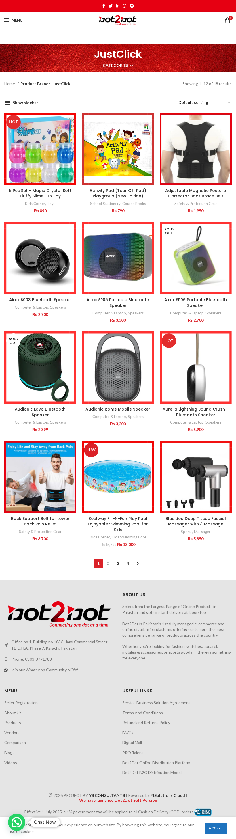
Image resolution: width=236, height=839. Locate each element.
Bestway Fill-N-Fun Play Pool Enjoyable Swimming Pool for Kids (118, 524)
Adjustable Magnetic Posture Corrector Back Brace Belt (195, 193)
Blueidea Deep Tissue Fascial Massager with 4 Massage (195, 521)
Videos (10, 762)
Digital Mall (132, 742)
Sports (186, 531)
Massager (202, 531)
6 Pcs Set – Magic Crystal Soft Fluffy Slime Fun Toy (40, 193)
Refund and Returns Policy (146, 722)
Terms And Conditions (142, 712)
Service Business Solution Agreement (156, 702)
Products (12, 722)
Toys (51, 203)
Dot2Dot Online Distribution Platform (156, 762)
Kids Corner (35, 203)
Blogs (9, 752)
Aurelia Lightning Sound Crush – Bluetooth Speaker (196, 412)
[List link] (59, 659)
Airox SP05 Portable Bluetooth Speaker (118, 302)
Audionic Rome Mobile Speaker (117, 409)
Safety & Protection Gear (195, 203)
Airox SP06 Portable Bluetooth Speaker (195, 302)
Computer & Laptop (31, 307)
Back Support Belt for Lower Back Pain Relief (40, 521)
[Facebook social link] (104, 6)
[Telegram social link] (132, 6)
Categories (115, 66)
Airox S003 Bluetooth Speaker (40, 300)
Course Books (134, 203)
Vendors (12, 732)
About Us (13, 712)
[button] (16, 822)
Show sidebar (25, 102)
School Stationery (105, 203)
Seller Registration (21, 702)
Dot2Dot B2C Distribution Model (152, 772)
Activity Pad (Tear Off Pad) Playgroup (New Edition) (118, 193)
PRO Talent (132, 752)
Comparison (15, 742)
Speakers (58, 307)
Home (10, 83)
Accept (216, 828)
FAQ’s (127, 732)
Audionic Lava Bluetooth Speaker (40, 412)
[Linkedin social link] (117, 6)
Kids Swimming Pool (129, 537)
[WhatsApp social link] (124, 6)
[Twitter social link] (110, 6)
